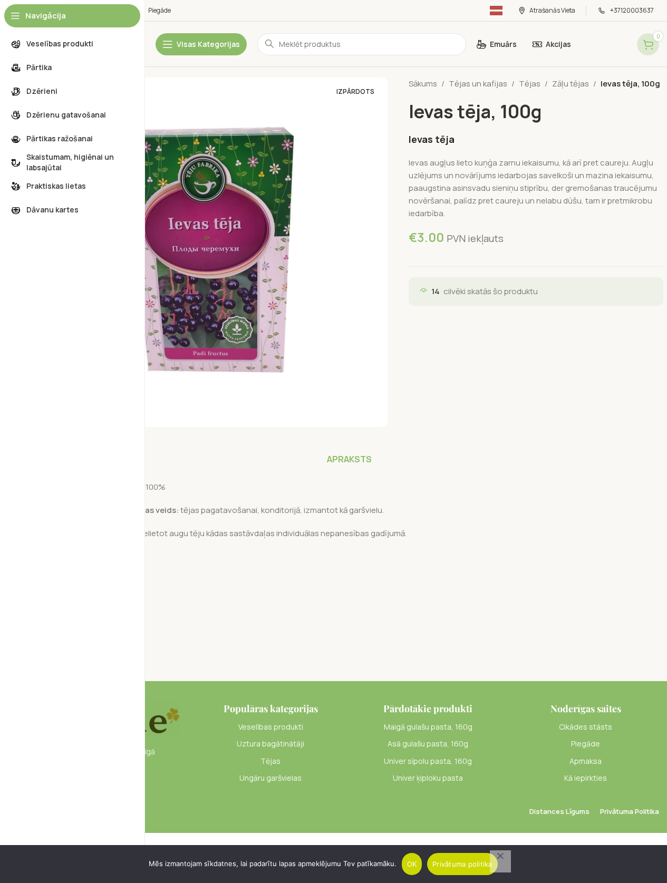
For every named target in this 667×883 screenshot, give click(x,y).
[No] (500, 861)
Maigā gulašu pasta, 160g (428, 727)
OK (412, 864)
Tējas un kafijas (478, 83)
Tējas (529, 83)
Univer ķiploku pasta (428, 778)
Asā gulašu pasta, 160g (428, 744)
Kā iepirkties (585, 778)
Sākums (423, 83)
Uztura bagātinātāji (270, 744)
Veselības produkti (270, 727)
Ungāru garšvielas (270, 778)
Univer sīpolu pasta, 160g (428, 761)
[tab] (349, 459)
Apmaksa (585, 761)
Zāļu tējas (570, 83)
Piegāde (585, 744)
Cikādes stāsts (585, 727)
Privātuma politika (462, 864)
